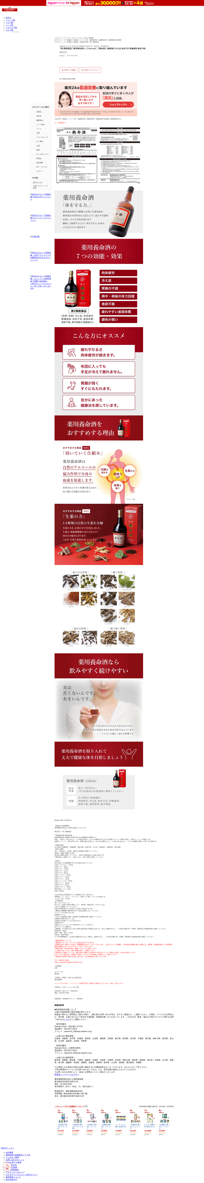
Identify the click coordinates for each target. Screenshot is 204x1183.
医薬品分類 (84, 42)
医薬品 (69, 40)
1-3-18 (85, 38)
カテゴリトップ (60, 38)
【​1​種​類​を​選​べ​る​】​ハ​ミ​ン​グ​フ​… (92, 1127)
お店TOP (58, 119)
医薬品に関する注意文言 (63, 820)
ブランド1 (70, 38)
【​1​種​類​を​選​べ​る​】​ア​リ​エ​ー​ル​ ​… (164, 1127)
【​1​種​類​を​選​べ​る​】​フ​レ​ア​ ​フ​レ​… (135, 1127)
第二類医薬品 (94, 42)
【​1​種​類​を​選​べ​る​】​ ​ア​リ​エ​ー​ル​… (106, 1127)
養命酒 (91, 38)
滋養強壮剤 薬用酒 (114, 40)
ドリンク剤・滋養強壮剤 (88, 40)
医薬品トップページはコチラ (67, 1074)
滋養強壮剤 (103, 40)
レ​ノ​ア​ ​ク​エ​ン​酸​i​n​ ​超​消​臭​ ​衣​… (120, 1127)
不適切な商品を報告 (68, 79)
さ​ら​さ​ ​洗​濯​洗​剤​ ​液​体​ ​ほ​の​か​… (149, 1127)
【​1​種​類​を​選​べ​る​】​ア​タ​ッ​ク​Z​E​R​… (77, 1127)
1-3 (80, 38)
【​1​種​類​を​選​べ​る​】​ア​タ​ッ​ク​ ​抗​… (63, 1127)
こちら (67, 1019)
